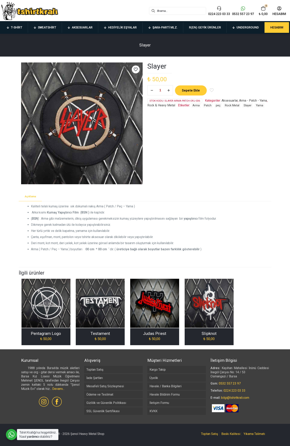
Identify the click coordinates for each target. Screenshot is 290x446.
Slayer (248, 105)
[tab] (30, 196)
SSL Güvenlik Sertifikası (103, 411)
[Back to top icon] (271, 438)
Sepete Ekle (191, 90)
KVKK (153, 411)
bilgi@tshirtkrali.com (235, 398)
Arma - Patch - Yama (253, 100)
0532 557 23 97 (230, 383)
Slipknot (209, 333)
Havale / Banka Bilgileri (165, 386)
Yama (259, 105)
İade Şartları (94, 378)
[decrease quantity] (151, 90)
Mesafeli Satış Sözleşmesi (105, 386)
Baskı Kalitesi (230, 434)
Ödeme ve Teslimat (99, 394)
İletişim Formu (159, 403)
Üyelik (154, 378)
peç (218, 105)
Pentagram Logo (46, 333)
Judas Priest (154, 333)
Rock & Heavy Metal (161, 105)
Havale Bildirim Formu (165, 394)
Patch (207, 105)
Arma (196, 105)
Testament (100, 333)
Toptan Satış (94, 369)
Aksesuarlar (230, 100)
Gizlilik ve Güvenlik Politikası (106, 403)
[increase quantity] (168, 90)
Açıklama (30, 196)
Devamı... (58, 389)
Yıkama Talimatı (254, 434)
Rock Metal (232, 105)
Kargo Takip (158, 369)
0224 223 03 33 (234, 390)
